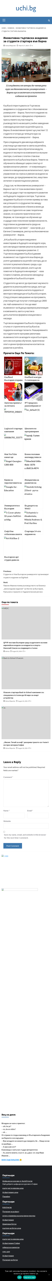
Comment (8, 777)
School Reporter (10, 45)
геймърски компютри (10, 1247)
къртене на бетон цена (11, 1228)
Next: (24, 587)
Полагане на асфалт (10, 1211)
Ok (19, 1277)
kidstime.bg (7, 1207)
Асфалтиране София (11, 1243)
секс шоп (6, 1251)
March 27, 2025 (24, 45)
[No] (49, 1274)
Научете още (29, 1277)
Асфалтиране (8, 1220)
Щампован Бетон (9, 1224)
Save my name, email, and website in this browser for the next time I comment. (25, 836)
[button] (4, 20)
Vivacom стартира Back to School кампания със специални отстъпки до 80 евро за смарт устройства (23, 695)
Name (6, 810)
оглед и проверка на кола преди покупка (18, 1216)
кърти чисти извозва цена (12, 1188)
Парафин (6, 1196)
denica (7, 651)
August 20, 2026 (17, 651)
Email (30, 810)
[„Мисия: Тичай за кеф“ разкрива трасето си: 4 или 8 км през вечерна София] (26, 722)
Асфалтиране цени (10, 1192)
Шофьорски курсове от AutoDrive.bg (17, 1181)
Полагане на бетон (10, 1260)
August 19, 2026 (23, 701)
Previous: (26, 574)
